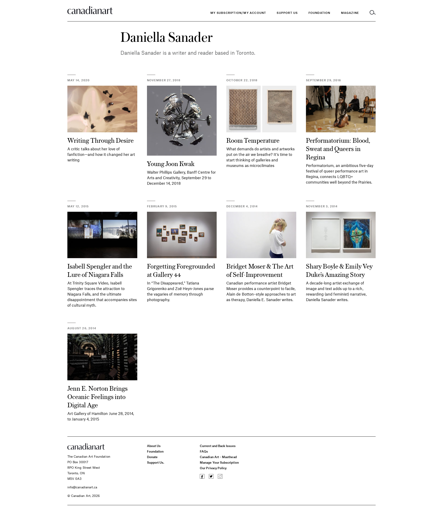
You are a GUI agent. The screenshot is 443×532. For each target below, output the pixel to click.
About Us (154, 446)
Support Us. (156, 462)
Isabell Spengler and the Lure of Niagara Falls (99, 270)
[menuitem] (319, 13)
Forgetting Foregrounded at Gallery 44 (181, 270)
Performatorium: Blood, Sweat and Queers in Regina (338, 148)
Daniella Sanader (140, 52)
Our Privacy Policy (213, 468)
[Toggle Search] (373, 12)
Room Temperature (252, 140)
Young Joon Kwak (171, 163)
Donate (152, 457)
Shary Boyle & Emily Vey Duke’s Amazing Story (339, 270)
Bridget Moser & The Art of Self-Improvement (259, 270)
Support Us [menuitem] (287, 13)
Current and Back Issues (217, 446)
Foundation (155, 451)
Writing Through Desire (100, 140)
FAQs (204, 451)
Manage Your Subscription (219, 462)
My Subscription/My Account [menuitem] (238, 13)
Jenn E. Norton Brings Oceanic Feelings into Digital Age (97, 396)
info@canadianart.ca (82, 487)
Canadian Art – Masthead (218, 457)
